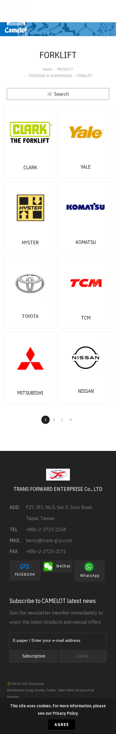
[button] (87, 13)
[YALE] (86, 132)
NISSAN (86, 391)
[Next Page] (62, 420)
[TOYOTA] (30, 282)
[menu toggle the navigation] (107, 13)
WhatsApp (89, 571)
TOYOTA (30, 316)
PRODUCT (65, 69)
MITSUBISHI (30, 393)
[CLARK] (30, 132)
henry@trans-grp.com (49, 540)
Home (47, 69)
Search (61, 94)
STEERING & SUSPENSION (50, 75)
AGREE (61, 724)
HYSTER (30, 242)
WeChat (61, 566)
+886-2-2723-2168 (46, 529)
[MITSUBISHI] (30, 358)
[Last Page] (70, 420)
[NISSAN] (86, 357)
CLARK (30, 167)
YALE (86, 167)
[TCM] (86, 283)
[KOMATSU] (86, 207)
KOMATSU (86, 242)
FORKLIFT (85, 75)
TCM (85, 318)
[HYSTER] (30, 208)
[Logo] (16, 21)
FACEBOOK (25, 570)
